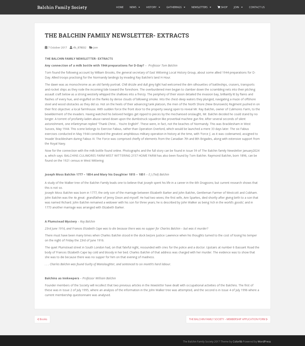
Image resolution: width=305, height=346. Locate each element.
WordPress (264, 341)
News (133, 7)
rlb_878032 (79, 47)
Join (236, 7)
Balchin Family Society (62, 7)
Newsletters (199, 7)
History (151, 7)
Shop (224, 7)
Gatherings (174, 7)
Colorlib (237, 341)
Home (119, 7)
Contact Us (257, 7)
